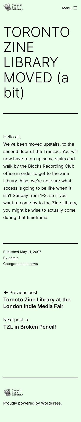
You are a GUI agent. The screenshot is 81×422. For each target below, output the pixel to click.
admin (13, 258)
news (33, 263)
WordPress (51, 403)
